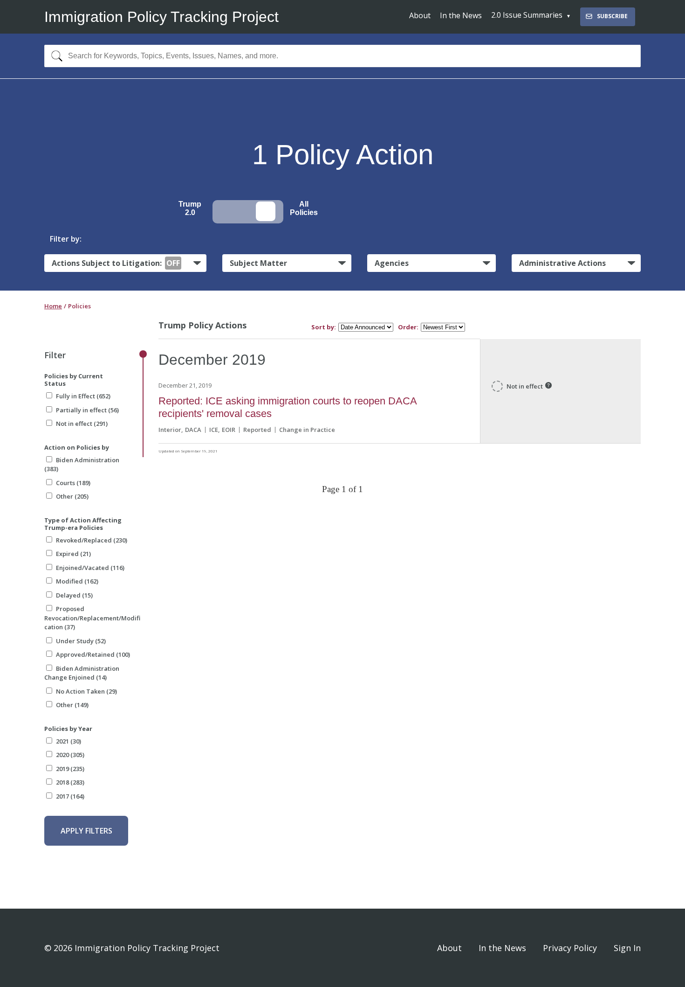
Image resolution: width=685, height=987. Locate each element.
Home (53, 306)
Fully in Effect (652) (83, 396)
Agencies (392, 263)
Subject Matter (258, 263)
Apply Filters (86, 831)
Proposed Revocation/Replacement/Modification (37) (92, 618)
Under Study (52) (81, 641)
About (420, 15)
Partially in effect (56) (87, 410)
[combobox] (342, 56)
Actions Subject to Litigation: (116, 263)
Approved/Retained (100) (93, 654)
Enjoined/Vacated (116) (90, 567)
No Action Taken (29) (86, 691)
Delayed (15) (74, 595)
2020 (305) (70, 755)
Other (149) (72, 705)
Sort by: (323, 327)
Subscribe (612, 16)
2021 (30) (68, 741)
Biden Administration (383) (81, 464)
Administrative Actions (562, 263)
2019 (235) (70, 769)
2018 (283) (70, 782)
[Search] (54, 56)
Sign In (627, 947)
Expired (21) (73, 553)
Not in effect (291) (82, 423)
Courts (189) (73, 483)
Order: (408, 327)
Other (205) (72, 496)
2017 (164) (70, 796)
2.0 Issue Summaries (526, 15)
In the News (461, 15)
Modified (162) (77, 581)
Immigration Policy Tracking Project (161, 16)
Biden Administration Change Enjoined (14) (81, 673)
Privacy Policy (570, 947)
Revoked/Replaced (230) (91, 540)
